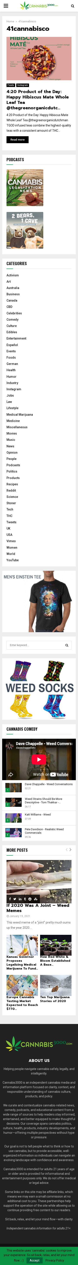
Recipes (12, 484)
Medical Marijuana (19, 414)
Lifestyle (12, 408)
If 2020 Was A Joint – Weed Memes (37, 908)
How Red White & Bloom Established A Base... (55, 961)
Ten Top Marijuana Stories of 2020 (55, 999)
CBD (9, 306)
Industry (12, 383)
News (10, 446)
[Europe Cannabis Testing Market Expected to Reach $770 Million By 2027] (22, 985)
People (11, 459)
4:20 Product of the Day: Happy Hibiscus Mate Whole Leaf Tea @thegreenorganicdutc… (37, 99)
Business (13, 294)
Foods (11, 85)
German (12, 364)
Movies (11, 433)
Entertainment (16, 338)
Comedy (12, 319)
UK (8, 528)
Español (12, 345)
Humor (11, 376)
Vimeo (11, 541)
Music (10, 439)
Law (9, 402)
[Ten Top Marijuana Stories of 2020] (56, 985)
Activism (12, 275)
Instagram (22, 85)
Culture (11, 326)
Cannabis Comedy (21, 729)
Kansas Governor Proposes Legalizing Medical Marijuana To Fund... (22, 963)
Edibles (11, 332)
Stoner (11, 503)
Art (8, 281)
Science (12, 497)
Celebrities (14, 313)
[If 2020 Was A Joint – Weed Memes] (39, 881)
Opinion (12, 452)
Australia (12, 288)
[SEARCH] (67, 645)
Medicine (13, 421)
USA (9, 535)
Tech (9, 509)
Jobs (10, 395)
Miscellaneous (17, 427)
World (10, 554)
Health (11, 370)
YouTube (12, 560)
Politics (11, 471)
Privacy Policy (55, 1260)
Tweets (11, 522)
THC (9, 516)
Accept (34, 1260)
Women (11, 547)
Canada (11, 300)
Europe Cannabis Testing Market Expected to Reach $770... (22, 1003)
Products (13, 478)
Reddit (11, 490)
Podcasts (13, 465)
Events (11, 351)
